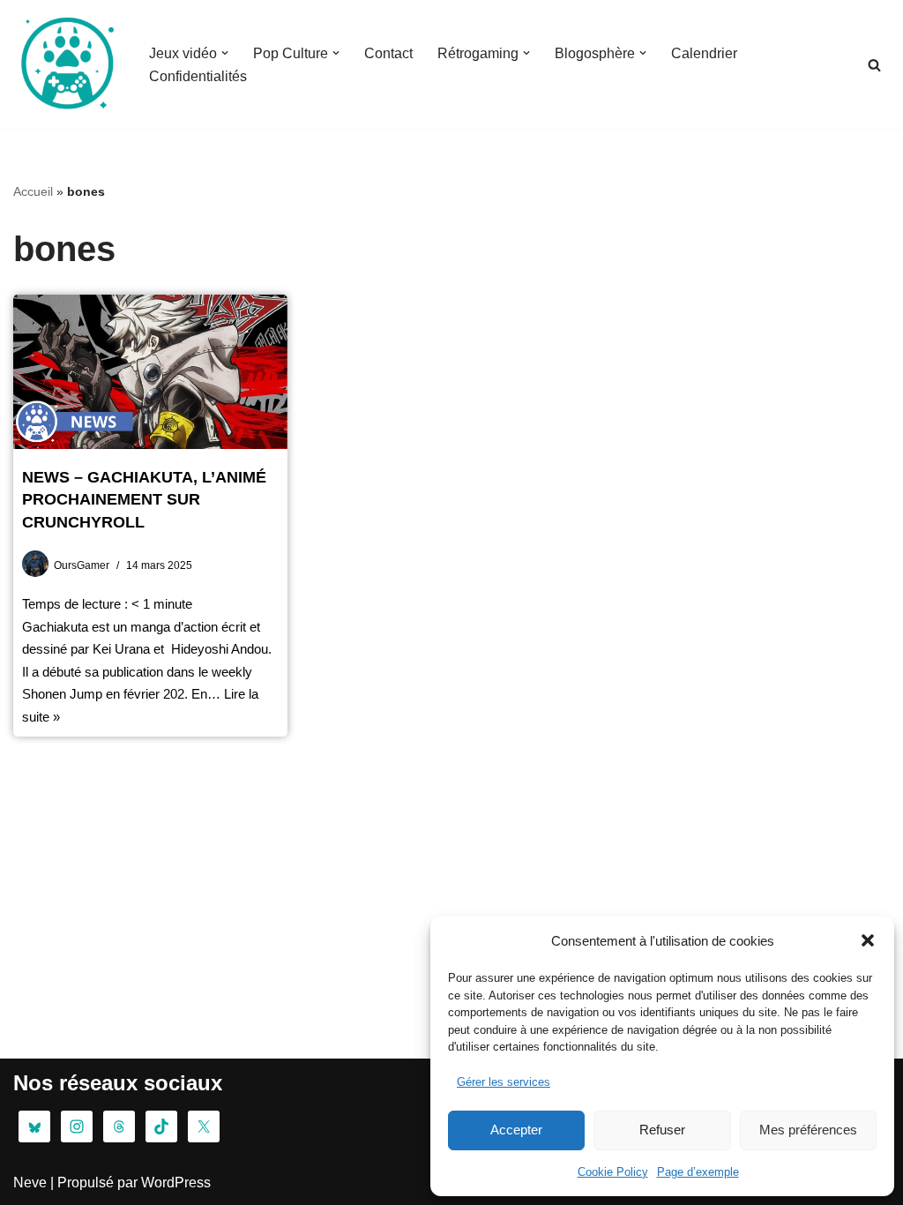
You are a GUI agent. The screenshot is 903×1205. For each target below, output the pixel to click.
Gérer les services (503, 1082)
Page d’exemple (698, 1172)
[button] (868, 940)
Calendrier (704, 53)
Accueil (33, 191)
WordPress (176, 1182)
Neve (30, 1182)
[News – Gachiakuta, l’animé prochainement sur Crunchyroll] (150, 372)
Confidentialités (198, 76)
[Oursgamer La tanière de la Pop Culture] (66, 64)
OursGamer (81, 565)
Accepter (516, 1129)
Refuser (662, 1129)
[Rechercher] (874, 64)
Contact (388, 53)
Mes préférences (808, 1129)
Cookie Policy (613, 1172)
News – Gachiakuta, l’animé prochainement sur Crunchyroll (144, 499)
